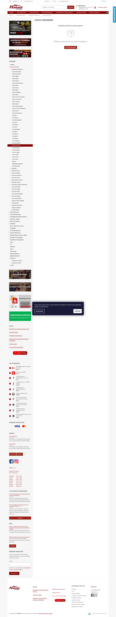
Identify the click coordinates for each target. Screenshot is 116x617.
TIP (11, 244)
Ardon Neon (15, 85)
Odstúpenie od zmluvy (77, 606)
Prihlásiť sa (14, 573)
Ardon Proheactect (17, 113)
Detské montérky (16, 208)
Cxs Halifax (15, 136)
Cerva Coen (15, 159)
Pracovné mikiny (16, 189)
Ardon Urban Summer (17, 83)
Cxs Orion (14, 127)
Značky (12, 265)
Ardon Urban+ (15, 81)
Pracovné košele (16, 187)
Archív (13, 454)
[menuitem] (11, 12)
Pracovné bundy (16, 173)
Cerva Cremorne (16, 145)
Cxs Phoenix (15, 125)
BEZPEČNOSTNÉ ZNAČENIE (16, 240)
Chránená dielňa (63, 1)
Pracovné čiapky (16, 196)
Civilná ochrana (13, 344)
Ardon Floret (15, 111)
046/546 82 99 (94, 592)
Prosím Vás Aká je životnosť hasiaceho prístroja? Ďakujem (19, 494)
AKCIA (11, 242)
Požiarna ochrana (13, 332)
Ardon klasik (15, 104)
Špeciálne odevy (16, 182)
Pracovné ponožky (16, 198)
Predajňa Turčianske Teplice (79, 596)
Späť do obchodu (71, 47)
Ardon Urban (15, 78)
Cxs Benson (15, 134)
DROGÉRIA (12, 224)
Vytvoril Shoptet (96, 613)
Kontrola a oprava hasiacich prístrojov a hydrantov (19, 339)
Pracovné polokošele (17, 194)
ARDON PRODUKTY (15, 254)
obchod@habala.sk (96, 590)
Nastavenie (39, 311)
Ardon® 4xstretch (16, 72)
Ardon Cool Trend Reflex (18, 97)
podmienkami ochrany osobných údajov (20, 568)
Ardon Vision (15, 88)
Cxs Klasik (14, 131)
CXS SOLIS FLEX (16, 166)
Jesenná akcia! (13, 436)
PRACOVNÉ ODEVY (14, 67)
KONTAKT (94, 587)
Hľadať (71, 7)
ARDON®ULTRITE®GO (17, 164)
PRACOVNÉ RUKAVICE (15, 214)
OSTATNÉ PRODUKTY (15, 231)
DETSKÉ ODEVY (15, 210)
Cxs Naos (14, 115)
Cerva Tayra (15, 157)
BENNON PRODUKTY (15, 256)
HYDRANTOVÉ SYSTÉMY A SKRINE (18, 235)
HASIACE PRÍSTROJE (15, 233)
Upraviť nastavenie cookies (45, 613)
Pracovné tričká (16, 191)
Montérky (14, 168)
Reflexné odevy (16, 171)
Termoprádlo (15, 203)
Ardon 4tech (15, 95)
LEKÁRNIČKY (13, 228)
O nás (54, 1)
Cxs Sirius (14, 122)
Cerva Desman (16, 150)
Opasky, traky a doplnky (18, 201)
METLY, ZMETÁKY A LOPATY (17, 226)
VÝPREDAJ (12, 247)
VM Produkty (13, 251)
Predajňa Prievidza (76, 598)
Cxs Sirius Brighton (17, 120)
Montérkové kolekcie (17, 69)
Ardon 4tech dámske (17, 106)
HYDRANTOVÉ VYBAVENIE (16, 237)
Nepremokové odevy (17, 180)
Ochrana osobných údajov (78, 604)
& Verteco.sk (103, 613)
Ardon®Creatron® (16, 74)
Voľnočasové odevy (17, 205)
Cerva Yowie (15, 154)
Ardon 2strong (16, 102)
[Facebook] (11, 461)
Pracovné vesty (16, 178)
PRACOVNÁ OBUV (14, 212)
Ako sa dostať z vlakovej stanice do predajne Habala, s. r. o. (18, 505)
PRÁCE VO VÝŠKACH (15, 221)
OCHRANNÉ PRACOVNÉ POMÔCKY (18, 217)
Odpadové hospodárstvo (15, 336)
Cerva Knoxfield (16, 143)
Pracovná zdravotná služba (16, 347)
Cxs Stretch (15, 118)
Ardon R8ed (15, 90)
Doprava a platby (76, 600)
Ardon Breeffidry (16, 92)
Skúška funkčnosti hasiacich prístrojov (19, 537)
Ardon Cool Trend (16, 99)
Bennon (14, 161)
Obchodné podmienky (77, 602)
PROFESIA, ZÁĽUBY (15, 219)
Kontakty (47, 1)
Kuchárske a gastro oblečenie (19, 184)
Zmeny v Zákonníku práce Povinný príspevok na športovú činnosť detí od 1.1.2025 (19, 528)
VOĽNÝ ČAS (13, 258)
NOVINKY (12, 65)
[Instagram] (16, 461)
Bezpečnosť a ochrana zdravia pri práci (19, 329)
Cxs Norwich (15, 138)
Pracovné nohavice (17, 175)
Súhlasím (77, 311)
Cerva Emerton (16, 148)
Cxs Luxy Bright (16, 129)
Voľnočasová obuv (16, 263)
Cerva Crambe (15, 152)
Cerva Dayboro (16, 141)
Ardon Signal (15, 76)
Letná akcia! (12, 444)
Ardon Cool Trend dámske (19, 108)
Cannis (11, 249)
